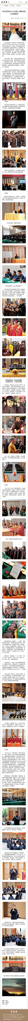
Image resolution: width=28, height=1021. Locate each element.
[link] (1, 5)
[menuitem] (21, 2)
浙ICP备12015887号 (20, 1017)
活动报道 (18, 5)
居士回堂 (12, 5)
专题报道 (6, 5)
